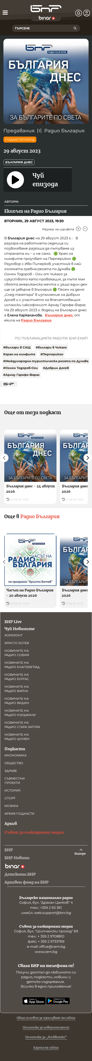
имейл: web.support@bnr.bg (46, 913)
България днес (19, 162)
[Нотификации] (78, 13)
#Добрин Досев (56, 368)
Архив (10, 823)
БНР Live (13, 621)
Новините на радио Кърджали (20, 713)
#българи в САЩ (17, 347)
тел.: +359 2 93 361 (46, 908)
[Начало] (46, 8)
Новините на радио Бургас (16, 677)
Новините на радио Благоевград (22, 665)
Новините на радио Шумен (17, 737)
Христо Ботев (16, 643)
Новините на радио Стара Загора (22, 725)
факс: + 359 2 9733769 (46, 941)
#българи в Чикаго (51, 347)
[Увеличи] (78, 228)
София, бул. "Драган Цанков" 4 (46, 902)
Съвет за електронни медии (34, 832)
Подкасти (14, 748)
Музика (11, 806)
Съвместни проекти (14, 781)
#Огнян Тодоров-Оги (20, 368)
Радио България (64, 131)
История (12, 790)
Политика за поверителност (46, 1027)
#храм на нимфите (19, 354)
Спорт (9, 798)
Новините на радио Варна (16, 689)
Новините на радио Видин (16, 701)
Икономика (15, 755)
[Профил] (86, 13)
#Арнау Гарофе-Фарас (21, 375)
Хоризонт (13, 635)
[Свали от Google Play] (58, 1001)
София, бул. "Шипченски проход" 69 (46, 931)
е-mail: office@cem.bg (46, 947)
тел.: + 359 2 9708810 (46, 936)
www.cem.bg (46, 952)
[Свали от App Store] (34, 1001)
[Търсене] (75, 28)
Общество (13, 763)
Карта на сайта (46, 1047)
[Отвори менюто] (5, 12)
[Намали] (85, 228)
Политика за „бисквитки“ (46, 1037)
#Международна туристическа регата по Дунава (45, 361)
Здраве (10, 771)
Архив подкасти (19, 813)
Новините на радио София (16, 653)
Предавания (18, 131)
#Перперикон (51, 354)
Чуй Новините (19, 628)
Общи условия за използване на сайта (46, 1018)
